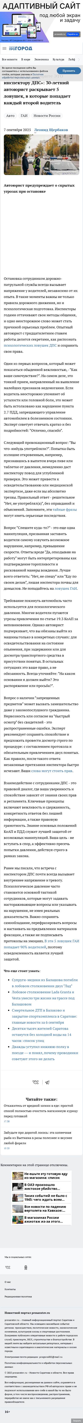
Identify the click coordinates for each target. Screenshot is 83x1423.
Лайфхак (74, 59)
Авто (10, 115)
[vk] (35, 1082)
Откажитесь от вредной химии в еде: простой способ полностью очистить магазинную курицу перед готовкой (41, 1113)
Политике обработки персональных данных (23, 76)
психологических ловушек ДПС (30, 345)
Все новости (9, 59)
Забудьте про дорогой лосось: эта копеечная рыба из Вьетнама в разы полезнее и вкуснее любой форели (38, 1140)
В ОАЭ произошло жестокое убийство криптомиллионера (41, 1187)
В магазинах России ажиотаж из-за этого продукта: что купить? (43, 1220)
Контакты (10, 1289)
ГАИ (24, 115)
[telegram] (49, 1082)
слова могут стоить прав (51, 770)
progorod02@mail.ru (50, 1356)
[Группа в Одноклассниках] (26, 1268)
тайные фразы (65, 509)
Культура (58, 59)
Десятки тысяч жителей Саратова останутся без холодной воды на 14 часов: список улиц (41, 1034)
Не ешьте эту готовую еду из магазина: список (45, 1176)
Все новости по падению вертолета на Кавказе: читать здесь (45, 1209)
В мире (25, 59)
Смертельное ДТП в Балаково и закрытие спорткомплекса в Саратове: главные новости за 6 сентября (44, 1016)
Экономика (41, 59)
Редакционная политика (18, 1296)
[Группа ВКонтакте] (8, 1268)
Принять (69, 71)
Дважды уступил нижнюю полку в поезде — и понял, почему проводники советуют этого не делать (45, 1052)
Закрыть (77, 1420)
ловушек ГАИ (66, 588)
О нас (8, 1281)
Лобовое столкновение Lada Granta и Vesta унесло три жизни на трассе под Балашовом (43, 998)
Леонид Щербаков (51, 129)
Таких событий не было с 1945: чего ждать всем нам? (45, 1198)
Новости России (47, 115)
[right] (79, 59)
